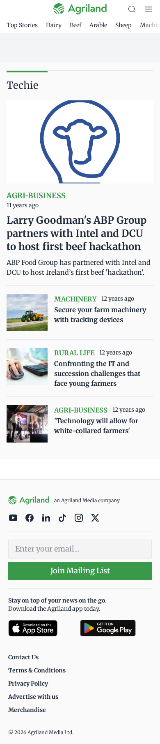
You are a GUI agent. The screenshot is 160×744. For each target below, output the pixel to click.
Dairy (54, 25)
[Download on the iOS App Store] (40, 628)
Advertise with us (33, 696)
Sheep (123, 25)
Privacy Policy (28, 683)
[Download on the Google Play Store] (116, 628)
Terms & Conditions (37, 670)
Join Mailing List (80, 570)
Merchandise (27, 710)
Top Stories (22, 25)
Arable (98, 25)
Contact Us (23, 657)
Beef (75, 25)
